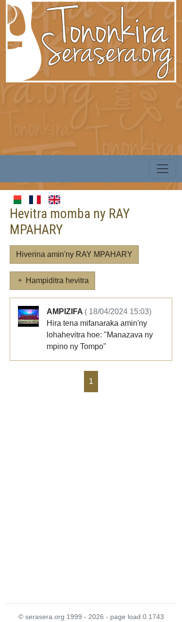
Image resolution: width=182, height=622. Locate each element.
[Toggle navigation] (162, 168)
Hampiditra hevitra (56, 280)
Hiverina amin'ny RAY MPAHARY (74, 254)
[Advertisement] (91, 497)
